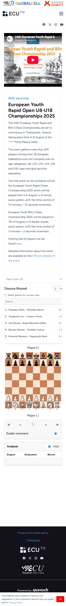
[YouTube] (61, 24)
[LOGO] (53, 3)
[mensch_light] (40, 590)
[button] (61, 13)
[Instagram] (55, 24)
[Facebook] (43, 24)
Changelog (33, 540)
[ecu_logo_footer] (33, 570)
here (18, 243)
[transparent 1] (24, 3)
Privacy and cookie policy (33, 532)
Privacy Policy (16, 602)
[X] (50, 24)
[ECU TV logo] (14, 13)
